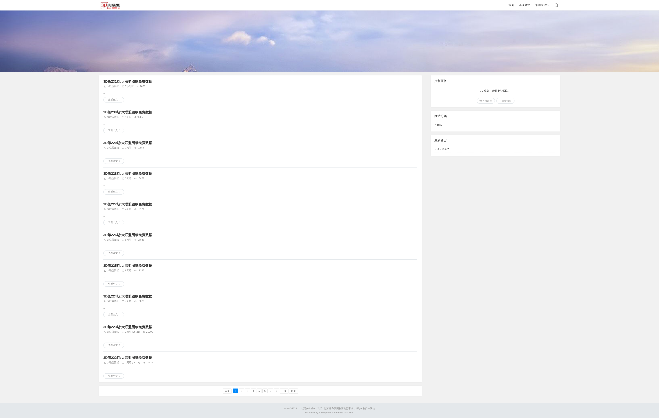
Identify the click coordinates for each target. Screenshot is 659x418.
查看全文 (113, 99)
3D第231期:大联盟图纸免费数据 (127, 81)
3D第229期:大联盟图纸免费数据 (127, 143)
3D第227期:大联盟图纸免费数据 (127, 204)
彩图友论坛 (542, 5)
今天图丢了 (443, 149)
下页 (284, 391)
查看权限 (506, 100)
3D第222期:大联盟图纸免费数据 (127, 358)
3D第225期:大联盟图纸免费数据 (127, 265)
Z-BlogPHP (325, 412)
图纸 (439, 124)
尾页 (293, 391)
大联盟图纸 (113, 86)
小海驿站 (524, 5)
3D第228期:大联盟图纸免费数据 (127, 173)
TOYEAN (348, 412)
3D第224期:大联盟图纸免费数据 (127, 296)
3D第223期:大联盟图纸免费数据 (127, 327)
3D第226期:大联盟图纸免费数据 (127, 235)
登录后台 (487, 100)
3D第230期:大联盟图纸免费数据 (127, 112)
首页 (511, 5)
